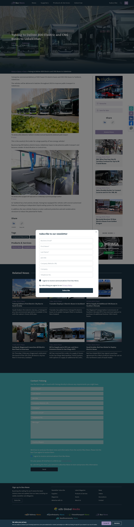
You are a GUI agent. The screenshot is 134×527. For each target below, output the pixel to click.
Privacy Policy (67, 285)
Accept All (106, 523)
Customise (117, 523)
